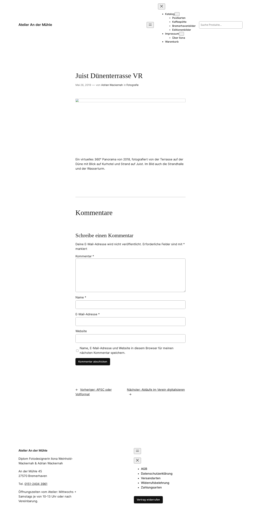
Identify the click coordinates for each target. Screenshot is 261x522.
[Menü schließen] (161, 6)
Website (81, 331)
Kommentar (84, 256)
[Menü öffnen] (150, 25)
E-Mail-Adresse (87, 314)
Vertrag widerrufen (148, 499)
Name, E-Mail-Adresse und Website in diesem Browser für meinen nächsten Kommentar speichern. (126, 350)
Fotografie (132, 84)
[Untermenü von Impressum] (181, 34)
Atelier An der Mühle (35, 25)
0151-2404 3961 (36, 484)
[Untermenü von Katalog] (177, 14)
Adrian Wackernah (112, 84)
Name (80, 297)
